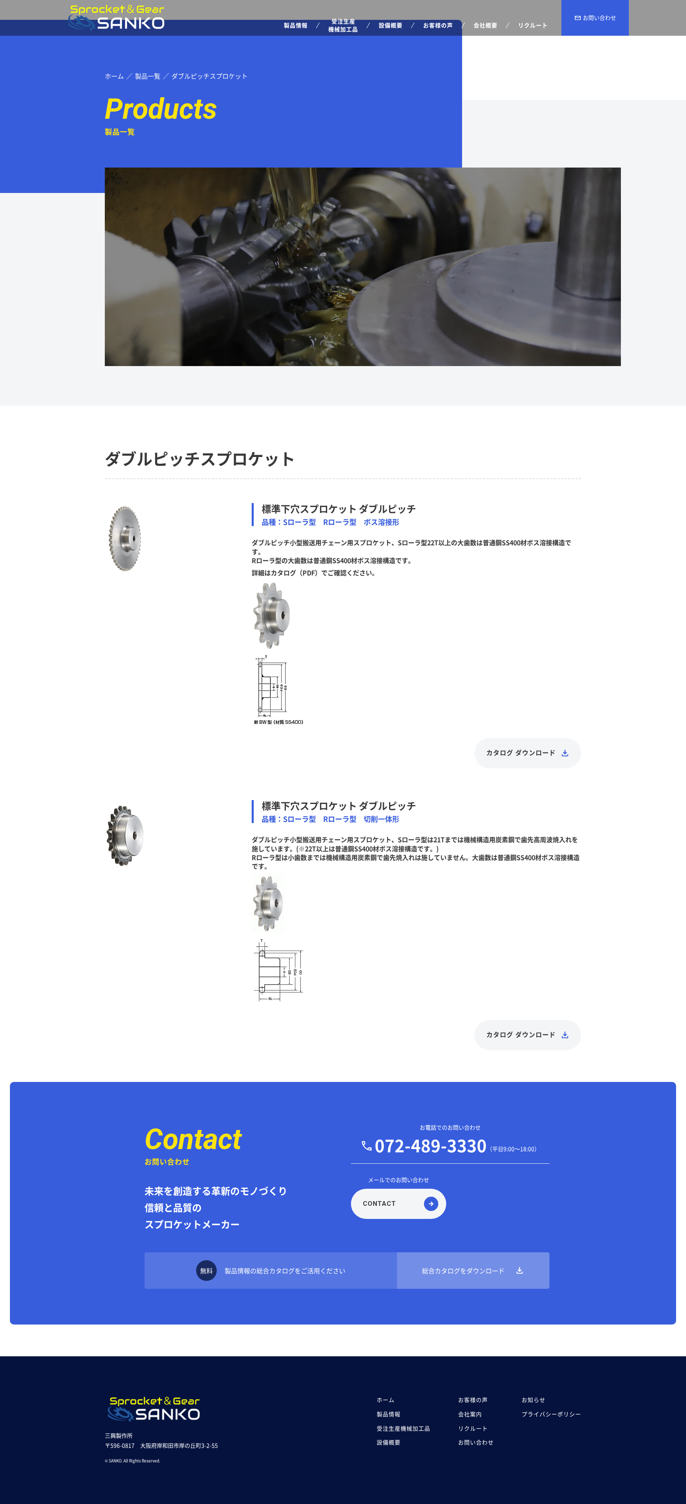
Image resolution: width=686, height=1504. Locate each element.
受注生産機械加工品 (403, 1428)
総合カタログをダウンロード (473, 1270)
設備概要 (389, 1442)
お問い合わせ (595, 17)
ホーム (386, 1400)
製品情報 (389, 1414)
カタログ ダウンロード (521, 753)
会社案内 (470, 1414)
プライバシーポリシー (551, 1414)
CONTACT (379, 1203)
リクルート (473, 1428)
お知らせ (533, 1400)
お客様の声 (473, 1400)
